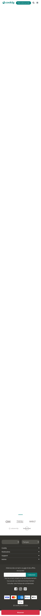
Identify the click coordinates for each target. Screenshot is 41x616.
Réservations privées (23, 3)
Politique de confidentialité (25, 583)
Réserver (20, 612)
